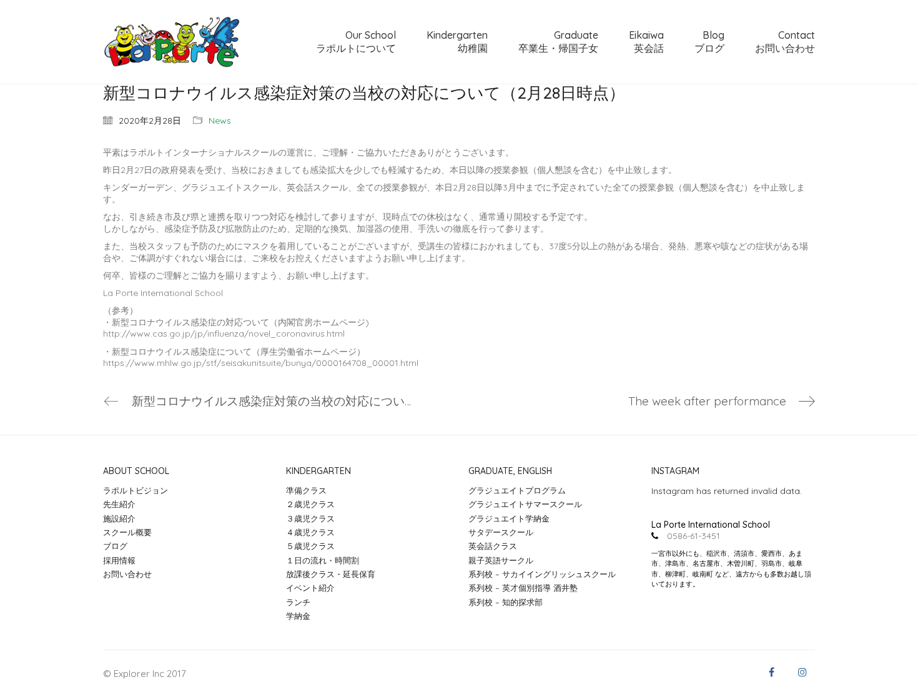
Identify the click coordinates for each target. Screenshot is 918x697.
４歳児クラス (310, 532)
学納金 (298, 616)
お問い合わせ (127, 574)
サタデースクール (500, 532)
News (220, 120)
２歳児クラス (310, 504)
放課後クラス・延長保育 (330, 574)
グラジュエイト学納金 (509, 518)
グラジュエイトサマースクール (525, 504)
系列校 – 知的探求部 (505, 602)
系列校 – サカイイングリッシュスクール (542, 574)
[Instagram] (802, 672)
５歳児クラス (310, 546)
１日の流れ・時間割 (322, 560)
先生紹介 (119, 504)
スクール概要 (127, 532)
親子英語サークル (500, 560)
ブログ (115, 546)
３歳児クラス (310, 518)
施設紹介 (119, 518)
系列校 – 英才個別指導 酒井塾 (523, 588)
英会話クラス (492, 546)
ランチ (298, 602)
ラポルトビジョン (135, 490)
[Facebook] (771, 672)
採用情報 (119, 560)
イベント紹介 (310, 588)
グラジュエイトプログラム (517, 490)
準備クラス (306, 490)
